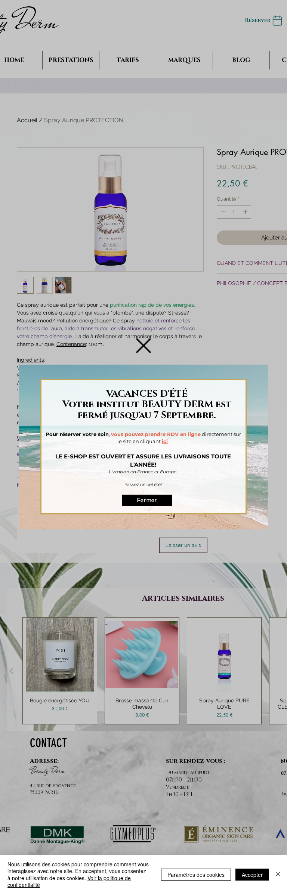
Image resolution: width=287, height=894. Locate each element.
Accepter (252, 874)
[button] (143, 345)
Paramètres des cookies (196, 874)
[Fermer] (278, 874)
